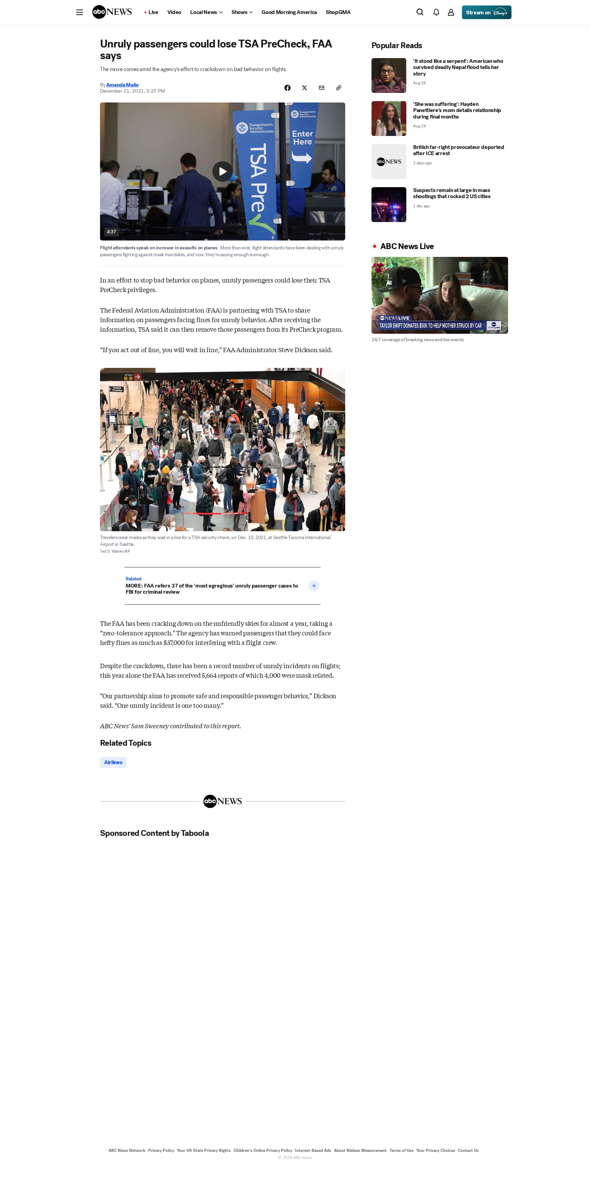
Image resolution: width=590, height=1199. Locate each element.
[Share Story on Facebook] (287, 87)
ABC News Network (127, 1150)
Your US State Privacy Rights (204, 1150)
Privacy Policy (161, 1150)
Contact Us (468, 1150)
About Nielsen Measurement (360, 1150)
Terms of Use (401, 1150)
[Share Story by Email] (321, 87)
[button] (79, 12)
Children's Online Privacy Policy (263, 1150)
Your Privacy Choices (435, 1150)
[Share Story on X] (304, 87)
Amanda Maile (122, 84)
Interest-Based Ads (313, 1150)
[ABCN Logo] (112, 12)
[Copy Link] (338, 87)
